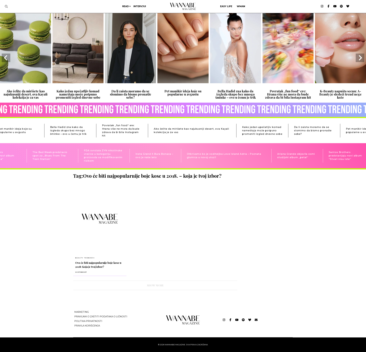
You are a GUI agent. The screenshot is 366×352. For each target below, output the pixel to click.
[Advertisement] (261, 193)
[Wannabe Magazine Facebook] (328, 6)
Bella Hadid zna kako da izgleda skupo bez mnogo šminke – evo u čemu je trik (235, 94)
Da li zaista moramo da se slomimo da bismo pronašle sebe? (130, 94)
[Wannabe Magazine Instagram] (322, 6)
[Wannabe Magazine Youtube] (335, 6)
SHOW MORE (155, 285)
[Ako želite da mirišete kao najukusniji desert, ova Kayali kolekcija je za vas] (25, 82)
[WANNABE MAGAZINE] (183, 324)
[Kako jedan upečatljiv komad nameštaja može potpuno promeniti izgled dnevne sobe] (78, 82)
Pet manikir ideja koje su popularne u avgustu (183, 92)
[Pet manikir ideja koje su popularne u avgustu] (182, 82)
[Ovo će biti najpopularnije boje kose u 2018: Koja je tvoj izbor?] (99, 218)
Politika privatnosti (88, 321)
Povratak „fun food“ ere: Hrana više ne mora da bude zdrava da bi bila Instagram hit (288, 94)
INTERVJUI (139, 6)
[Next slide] (360, 58)
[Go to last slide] (6, 58)
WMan (241, 6)
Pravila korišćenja (87, 325)
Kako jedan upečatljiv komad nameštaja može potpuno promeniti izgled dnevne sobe (78, 94)
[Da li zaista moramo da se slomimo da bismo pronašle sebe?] (130, 82)
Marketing (81, 312)
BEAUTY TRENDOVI (85, 258)
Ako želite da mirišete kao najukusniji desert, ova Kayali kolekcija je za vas (25, 94)
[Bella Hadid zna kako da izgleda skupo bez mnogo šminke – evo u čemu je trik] (235, 82)
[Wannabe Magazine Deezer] (348, 6)
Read (125, 6)
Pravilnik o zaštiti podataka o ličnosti (100, 316)
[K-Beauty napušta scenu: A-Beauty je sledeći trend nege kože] (340, 82)
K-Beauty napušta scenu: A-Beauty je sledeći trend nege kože (340, 94)
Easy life (226, 6)
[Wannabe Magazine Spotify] (341, 6)
